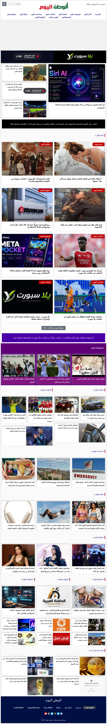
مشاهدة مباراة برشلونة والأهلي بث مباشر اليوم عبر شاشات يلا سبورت (40, 418)
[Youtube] (45, 713)
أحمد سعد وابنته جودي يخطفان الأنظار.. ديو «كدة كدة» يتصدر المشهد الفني (13, 68)
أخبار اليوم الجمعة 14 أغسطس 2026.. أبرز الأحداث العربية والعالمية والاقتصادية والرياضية (15, 661)
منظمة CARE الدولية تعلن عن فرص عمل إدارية (46, 623)
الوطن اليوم (89, 707)
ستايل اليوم (24, 14)
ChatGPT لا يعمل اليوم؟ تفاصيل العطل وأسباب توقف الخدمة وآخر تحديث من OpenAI (67, 681)
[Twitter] (58, 713)
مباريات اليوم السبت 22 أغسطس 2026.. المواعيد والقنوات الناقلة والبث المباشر (12, 105)
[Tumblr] (48, 713)
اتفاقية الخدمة (18, 707)
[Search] (4, 4)
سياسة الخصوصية (33, 707)
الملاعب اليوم (50, 14)
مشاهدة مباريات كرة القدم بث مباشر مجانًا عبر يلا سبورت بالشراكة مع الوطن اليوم (13, 86)
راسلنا (58, 707)
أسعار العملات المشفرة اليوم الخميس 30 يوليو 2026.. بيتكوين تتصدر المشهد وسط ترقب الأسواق (67, 661)
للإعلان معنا (48, 707)
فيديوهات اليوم (75, 14)
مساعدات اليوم (36, 14)
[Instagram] (55, 713)
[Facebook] (61, 713)
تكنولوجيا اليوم (40, 17)
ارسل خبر (68, 707)
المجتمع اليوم (66, 17)
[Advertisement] (53, 35)
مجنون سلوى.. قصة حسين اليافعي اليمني (90, 379)
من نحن (78, 707)
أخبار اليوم (87, 14)
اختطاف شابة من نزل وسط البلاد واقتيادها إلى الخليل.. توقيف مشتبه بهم (80, 623)
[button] (53, 328)
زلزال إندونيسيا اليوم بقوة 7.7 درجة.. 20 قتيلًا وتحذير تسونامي (80, 637)
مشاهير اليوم (11, 14)
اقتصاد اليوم (63, 14)
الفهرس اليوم (53, 17)
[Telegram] (52, 713)
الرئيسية (98, 14)
